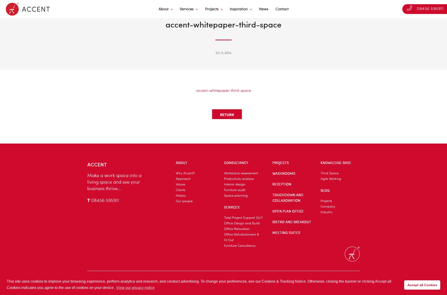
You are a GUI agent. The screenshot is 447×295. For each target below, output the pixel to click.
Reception (281, 184)
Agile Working (331, 179)
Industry (326, 212)
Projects (212, 9)
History (181, 195)
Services (187, 9)
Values (180, 184)
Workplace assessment (241, 173)
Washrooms (283, 173)
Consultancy (236, 162)
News (263, 9)
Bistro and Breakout (291, 222)
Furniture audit (234, 190)
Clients (180, 190)
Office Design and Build (242, 223)
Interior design (234, 184)
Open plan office (288, 211)
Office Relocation (237, 229)
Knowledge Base (336, 162)
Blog (325, 190)
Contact (282, 9)
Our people (184, 201)
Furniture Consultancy (240, 245)
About (164, 9)
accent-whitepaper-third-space (223, 91)
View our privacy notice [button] (135, 288)
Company (328, 206)
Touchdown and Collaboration (287, 197)
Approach (183, 179)
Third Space (330, 173)
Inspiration (239, 9)
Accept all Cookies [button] (422, 285)
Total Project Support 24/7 (243, 218)
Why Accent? (185, 173)
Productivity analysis (239, 179)
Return (227, 114)
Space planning (236, 195)
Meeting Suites (286, 232)
